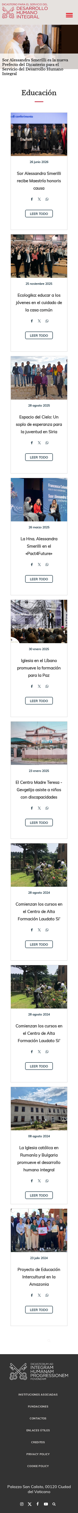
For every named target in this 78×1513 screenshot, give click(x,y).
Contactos (38, 1418)
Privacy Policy (38, 1454)
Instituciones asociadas (38, 1394)
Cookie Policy (38, 1466)
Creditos (38, 1442)
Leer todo (39, 213)
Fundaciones (38, 1406)
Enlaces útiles (38, 1430)
